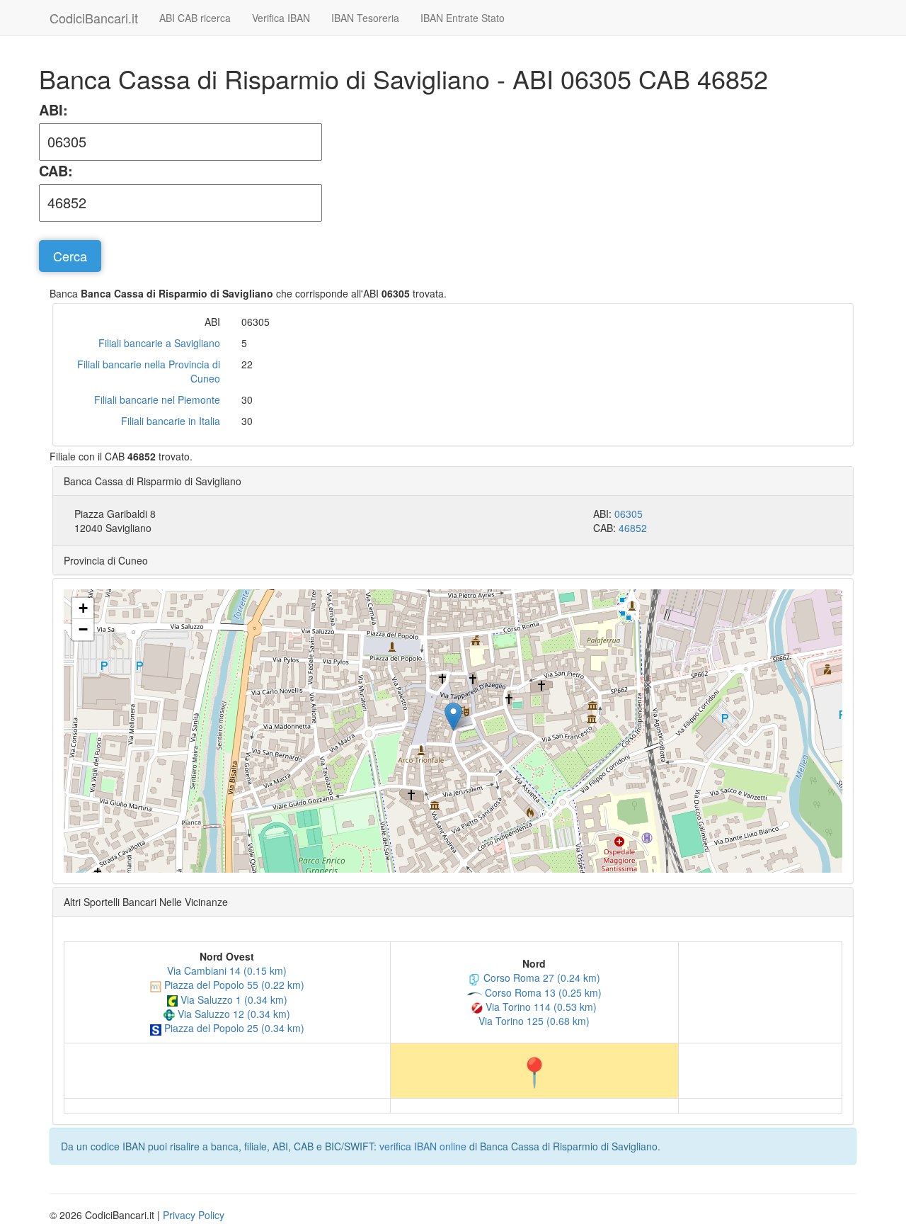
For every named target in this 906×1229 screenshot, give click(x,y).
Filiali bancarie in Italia (170, 421)
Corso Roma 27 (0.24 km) (540, 977)
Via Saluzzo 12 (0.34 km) (232, 1014)
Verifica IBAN (281, 18)
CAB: (56, 171)
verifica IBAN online (422, 1146)
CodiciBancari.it (94, 18)
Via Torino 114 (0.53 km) (540, 1006)
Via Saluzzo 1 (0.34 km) (232, 999)
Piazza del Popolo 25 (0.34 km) (232, 1028)
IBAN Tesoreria (365, 18)
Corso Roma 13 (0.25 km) (542, 992)
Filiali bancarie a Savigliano (159, 343)
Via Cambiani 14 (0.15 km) (227, 970)
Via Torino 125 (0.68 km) (534, 1021)
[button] (453, 716)
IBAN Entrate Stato (462, 18)
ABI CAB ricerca (195, 18)
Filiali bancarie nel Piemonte (157, 399)
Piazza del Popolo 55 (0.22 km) (232, 985)
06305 (628, 513)
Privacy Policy (193, 1215)
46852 (633, 528)
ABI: (53, 110)
